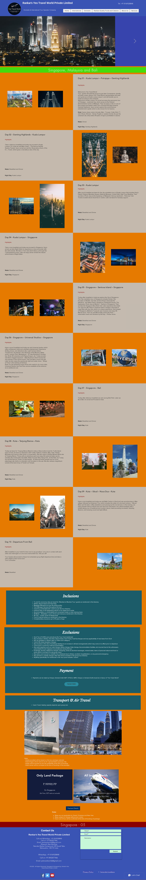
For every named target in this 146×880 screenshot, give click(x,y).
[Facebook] (42, 875)
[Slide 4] (71, 62)
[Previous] (11, 41)
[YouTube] (52, 875)
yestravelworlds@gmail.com (51, 842)
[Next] (135, 41)
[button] (71, 684)
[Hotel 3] (73, 752)
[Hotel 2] (67, 752)
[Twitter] (47, 875)
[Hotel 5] (78, 752)
